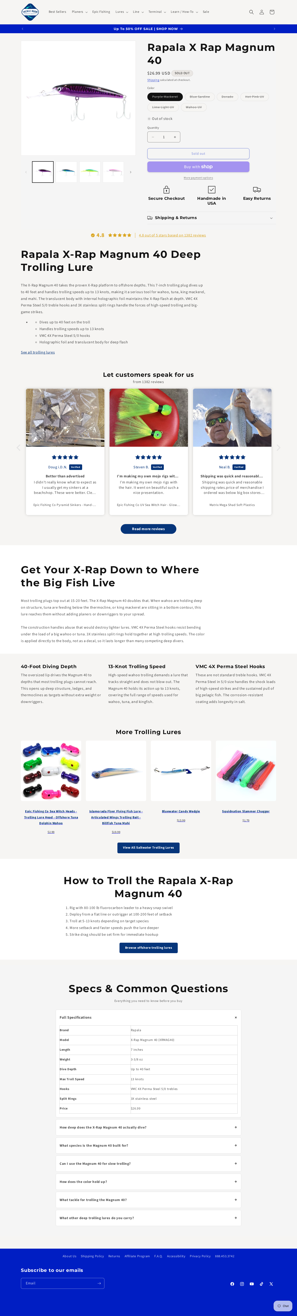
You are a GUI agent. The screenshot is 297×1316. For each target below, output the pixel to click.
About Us (70, 1256)
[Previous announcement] (22, 28)
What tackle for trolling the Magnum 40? (148, 1200)
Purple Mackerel (167, 97)
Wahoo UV (196, 108)
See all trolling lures (38, 352)
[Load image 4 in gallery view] (113, 172)
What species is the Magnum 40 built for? (148, 1145)
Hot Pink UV (257, 97)
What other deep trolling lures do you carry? (148, 1218)
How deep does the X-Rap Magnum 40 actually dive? (148, 1127)
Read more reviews (148, 529)
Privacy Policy (200, 1256)
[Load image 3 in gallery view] (89, 172)
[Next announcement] (274, 28)
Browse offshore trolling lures (148, 947)
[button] (79, 12)
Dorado (230, 97)
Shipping (153, 80)
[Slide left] (26, 172)
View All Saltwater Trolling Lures (148, 848)
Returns (114, 1256)
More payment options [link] (198, 178)
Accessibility (176, 1256)
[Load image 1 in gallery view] (42, 172)
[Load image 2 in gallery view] (66, 172)
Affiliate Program (137, 1256)
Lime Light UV (165, 108)
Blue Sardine (202, 97)
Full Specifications (149, 1017)
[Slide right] (131, 172)
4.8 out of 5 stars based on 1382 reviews (172, 235)
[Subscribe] (99, 1283)
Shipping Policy (92, 1256)
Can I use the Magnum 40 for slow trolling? (148, 1164)
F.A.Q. (158, 1256)
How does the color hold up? (148, 1182)
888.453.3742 (224, 1256)
